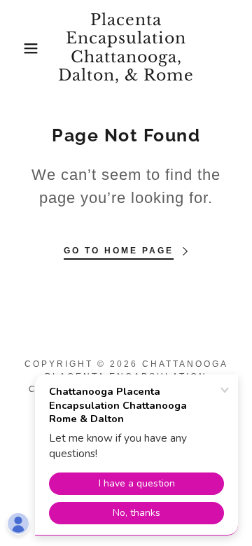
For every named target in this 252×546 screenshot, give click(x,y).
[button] (20, 48)
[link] (126, 48)
